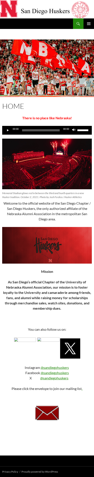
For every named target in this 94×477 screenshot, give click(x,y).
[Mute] (74, 130)
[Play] (8, 130)
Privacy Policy (10, 471)
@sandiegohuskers (55, 367)
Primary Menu (89, 23)
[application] (47, 130)
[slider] (83, 130)
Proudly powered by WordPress (39, 471)
